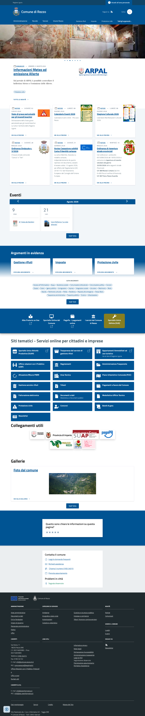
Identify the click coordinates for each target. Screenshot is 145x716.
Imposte (93, 21)
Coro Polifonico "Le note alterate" (59, 223)
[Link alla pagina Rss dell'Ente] (106, 645)
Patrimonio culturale (54, 291)
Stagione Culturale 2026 (108, 114)
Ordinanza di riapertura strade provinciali (107, 150)
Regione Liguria (17, 2)
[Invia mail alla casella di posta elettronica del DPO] (24, 691)
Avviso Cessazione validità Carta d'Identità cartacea (66, 150)
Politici (13, 629)
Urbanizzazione (92, 295)
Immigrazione (62, 288)
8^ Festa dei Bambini (26, 222)
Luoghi (107, 630)
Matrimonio (102, 288)
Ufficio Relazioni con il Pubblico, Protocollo (25, 670)
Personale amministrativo (20, 626)
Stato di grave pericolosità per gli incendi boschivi (23, 115)
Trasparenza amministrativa (56, 295)
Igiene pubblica (51, 288)
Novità (35, 21)
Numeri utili (15, 679)
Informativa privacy (80, 645)
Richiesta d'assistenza (81, 665)
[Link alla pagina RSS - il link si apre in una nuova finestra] (111, 12)
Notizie (107, 612)
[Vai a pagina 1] (64, 60)
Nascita (44, 291)
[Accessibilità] (6, 709)
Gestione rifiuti (81, 21)
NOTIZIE (17, 108)
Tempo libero (99, 291)
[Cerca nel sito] (128, 11)
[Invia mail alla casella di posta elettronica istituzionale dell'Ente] (25, 662)
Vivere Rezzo (58, 21)
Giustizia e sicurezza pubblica (84, 612)
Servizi (45, 21)
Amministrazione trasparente (84, 655)
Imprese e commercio (81, 616)
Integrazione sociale (82, 288)
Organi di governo (17, 623)
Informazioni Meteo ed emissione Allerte (30, 72)
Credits (50, 704)
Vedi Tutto (72, 236)
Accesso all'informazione (41, 285)
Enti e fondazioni (17, 619)
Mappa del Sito (68, 704)
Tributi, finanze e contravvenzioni (85, 619)
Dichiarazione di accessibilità (84, 652)
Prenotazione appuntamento (84, 663)
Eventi (107, 633)
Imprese (71, 288)
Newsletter (109, 648)
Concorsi (108, 285)
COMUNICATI (20, 66)
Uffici (12, 633)
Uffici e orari (15, 675)
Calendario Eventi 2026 (64, 114)
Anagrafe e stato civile (50, 616)
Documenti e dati (17, 616)
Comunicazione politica (97, 285)
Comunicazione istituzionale (79, 285)
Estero (42, 288)
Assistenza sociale (62, 285)
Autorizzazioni (47, 619)
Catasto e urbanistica (49, 623)
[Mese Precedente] (18, 201)
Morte (109, 288)
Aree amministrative (18, 612)
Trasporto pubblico (73, 295)
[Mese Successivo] (127, 201)
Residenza (72, 291)
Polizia (65, 291)
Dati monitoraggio (17, 704)
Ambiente (45, 612)
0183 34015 (22, 656)
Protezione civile (107, 21)
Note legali (77, 648)
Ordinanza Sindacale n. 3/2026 (21, 150)
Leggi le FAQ (78, 657)
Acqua (53, 285)
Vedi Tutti (72, 302)
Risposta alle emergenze (85, 291)
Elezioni (36, 288)
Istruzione (93, 288)
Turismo (83, 295)
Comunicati (109, 616)
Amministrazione (20, 21)
